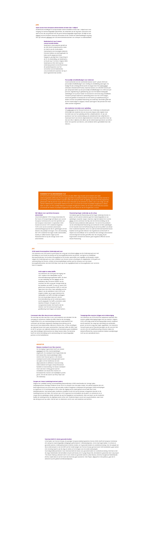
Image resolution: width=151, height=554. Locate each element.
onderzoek (70, 110)
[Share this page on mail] (148, 20)
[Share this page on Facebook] (135, 20)
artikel (57, 92)
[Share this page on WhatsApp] (144, 20)
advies (105, 139)
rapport (38, 35)
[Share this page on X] (131, 20)
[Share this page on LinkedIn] (140, 20)
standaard (40, 351)
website (60, 549)
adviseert (49, 37)
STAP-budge (103, 86)
